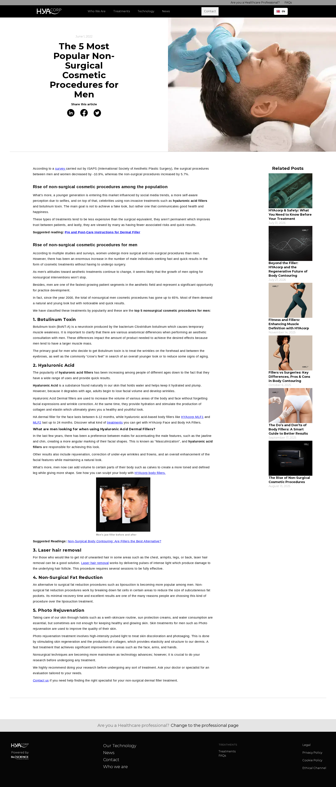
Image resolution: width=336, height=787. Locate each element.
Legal (306, 745)
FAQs (222, 755)
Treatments (227, 751)
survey (60, 168)
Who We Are (97, 11)
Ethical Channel (314, 768)
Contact (111, 759)
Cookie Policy (312, 760)
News (108, 752)
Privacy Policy (312, 752)
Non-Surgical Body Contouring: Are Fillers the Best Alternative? (114, 541)
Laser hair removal (95, 563)
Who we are (115, 766)
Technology (146, 11)
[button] (123, 11)
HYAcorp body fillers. (150, 473)
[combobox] (281, 11)
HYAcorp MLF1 (192, 417)
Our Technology (119, 745)
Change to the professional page (205, 725)
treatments (115, 422)
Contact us (41, 680)
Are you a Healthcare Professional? (255, 2)
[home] (50, 11)
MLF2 (37, 422)
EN (283, 11)
